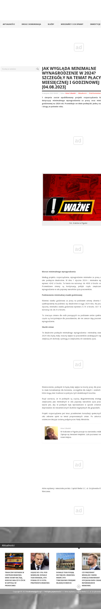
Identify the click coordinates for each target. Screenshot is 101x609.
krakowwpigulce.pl (34, 592)
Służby (51, 24)
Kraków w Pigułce (39, 11)
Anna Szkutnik (70, 93)
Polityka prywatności (53, 592)
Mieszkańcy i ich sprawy (72, 24)
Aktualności (9, 24)
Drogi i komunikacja (31, 24)
